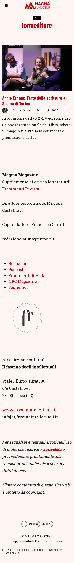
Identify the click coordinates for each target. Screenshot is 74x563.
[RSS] (44, 524)
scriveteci (52, 449)
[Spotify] (37, 524)
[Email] (50, 524)
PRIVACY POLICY (54, 550)
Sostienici (18, 287)
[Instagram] (31, 524)
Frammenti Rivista (20, 188)
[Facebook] (24, 524)
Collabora (23, 550)
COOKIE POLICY (12, 553)
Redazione (18, 263)
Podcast (15, 269)
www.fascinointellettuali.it (28, 409)
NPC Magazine (22, 281)
